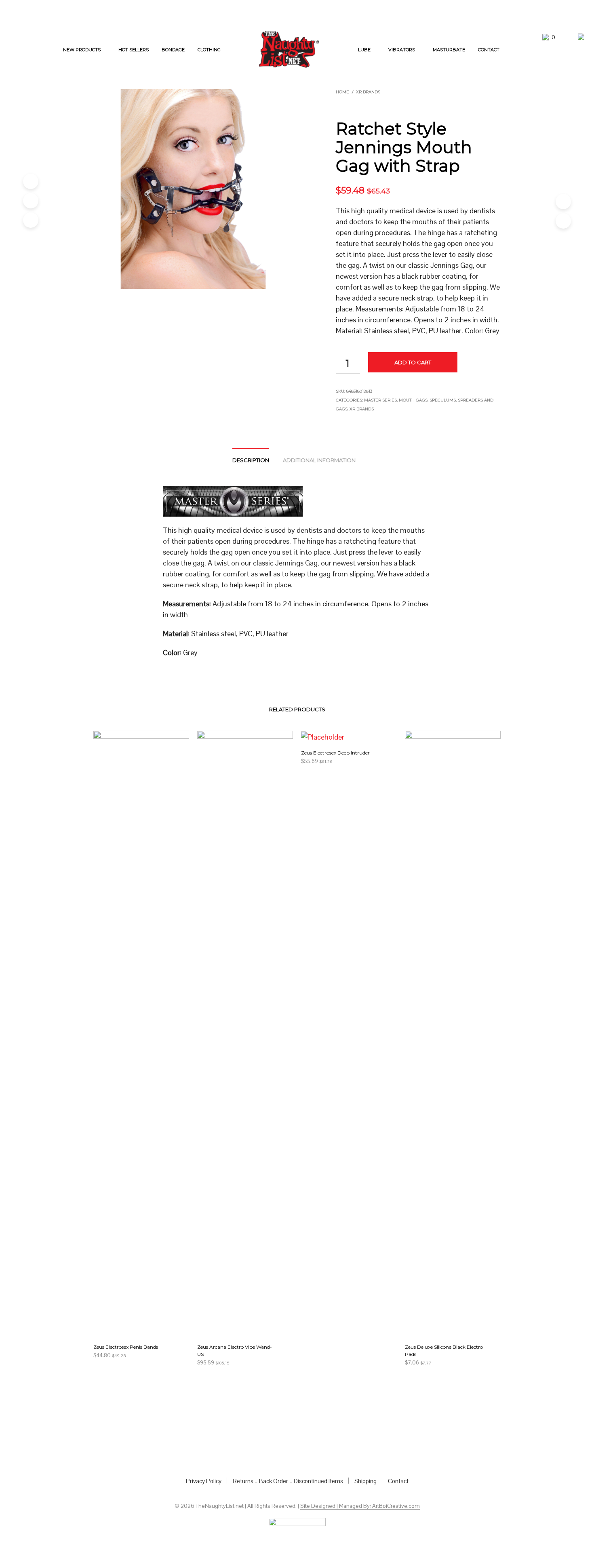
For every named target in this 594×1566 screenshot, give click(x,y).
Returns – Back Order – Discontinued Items (288, 1481)
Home (342, 92)
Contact (488, 50)
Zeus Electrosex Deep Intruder (335, 753)
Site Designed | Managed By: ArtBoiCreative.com (360, 1506)
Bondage (173, 50)
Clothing (209, 50)
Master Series (380, 400)
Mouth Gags (413, 400)
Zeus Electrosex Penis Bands (125, 1347)
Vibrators (401, 50)
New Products (82, 50)
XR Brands (368, 92)
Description (250, 460)
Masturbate (449, 50)
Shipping (365, 1481)
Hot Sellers (133, 50)
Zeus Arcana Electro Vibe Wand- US (234, 1350)
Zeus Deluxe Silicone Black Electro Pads (444, 1350)
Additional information (319, 460)
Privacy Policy (203, 1481)
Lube (364, 50)
